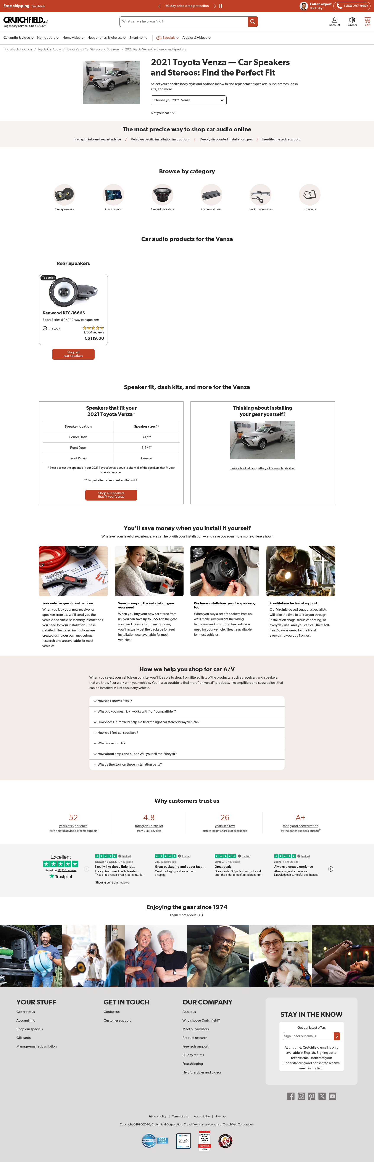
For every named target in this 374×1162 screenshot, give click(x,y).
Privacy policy (157, 1116)
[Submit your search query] (253, 21)
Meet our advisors (195, 1029)
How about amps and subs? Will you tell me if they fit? (137, 754)
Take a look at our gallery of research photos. (262, 468)
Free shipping (24, 6)
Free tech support (195, 1046)
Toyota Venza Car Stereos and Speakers (92, 49)
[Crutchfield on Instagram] (301, 1096)
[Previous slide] (159, 6)
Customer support (117, 1020)
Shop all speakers (111, 495)
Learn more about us (185, 915)
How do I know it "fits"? (115, 701)
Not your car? (161, 113)
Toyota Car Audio (49, 49)
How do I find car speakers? (118, 733)
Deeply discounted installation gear (225, 139)
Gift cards (23, 1038)
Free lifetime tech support (281, 139)
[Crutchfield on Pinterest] (311, 1096)
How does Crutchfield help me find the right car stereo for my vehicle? (149, 722)
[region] (187, 956)
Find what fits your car (17, 49)
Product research (195, 1038)
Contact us (112, 1012)
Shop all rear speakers (73, 354)
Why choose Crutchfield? (201, 1020)
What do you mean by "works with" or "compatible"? (137, 711)
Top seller (48, 277)
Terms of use (180, 1116)
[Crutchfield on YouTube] (332, 1096)
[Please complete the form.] (337, 1036)
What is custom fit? (112, 743)
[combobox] (188, 21)
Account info (25, 1020)
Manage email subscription (36, 1046)
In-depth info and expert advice (97, 139)
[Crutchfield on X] (322, 1096)
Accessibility (202, 1116)
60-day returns (187, 6)
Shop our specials (29, 1029)
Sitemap (220, 1116)
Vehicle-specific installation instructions (160, 139)
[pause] (220, 6)
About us (189, 1012)
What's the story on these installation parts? (130, 764)
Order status (25, 1012)
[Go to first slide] (214, 6)
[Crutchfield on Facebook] (291, 1096)
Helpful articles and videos (202, 1072)
